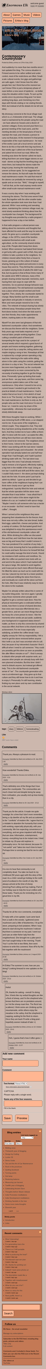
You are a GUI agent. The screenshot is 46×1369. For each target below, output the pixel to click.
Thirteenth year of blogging (15, 1151)
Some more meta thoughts (15, 1204)
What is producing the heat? (16, 1254)
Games (17, 15)
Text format (9, 1083)
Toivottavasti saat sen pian (15, 1260)
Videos (36, 15)
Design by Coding (12, 1154)
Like (4, 735)
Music (27, 15)
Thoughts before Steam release (17, 1192)
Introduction (9, 1220)
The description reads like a (16, 1275)
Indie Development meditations (17, 1198)
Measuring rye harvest (14, 1182)
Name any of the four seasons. (18, 1099)
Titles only (7, 1344)
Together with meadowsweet (16, 1280)
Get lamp (8, 1176)
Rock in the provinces (13, 1167)
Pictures (7, 20)
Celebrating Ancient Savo (15, 1189)
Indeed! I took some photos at (16, 1270)
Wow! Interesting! (12, 1239)
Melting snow (10, 1148)
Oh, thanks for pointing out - (16, 1265)
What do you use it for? (14, 1285)
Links (7, 1223)
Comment (7, 1070)
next (17, 1211)
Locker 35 (9, 1157)
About (6, 15)
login (33, 6)
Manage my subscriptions (13, 1333)
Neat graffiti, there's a (13, 1296)
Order (18, 1141)
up (3, 737)
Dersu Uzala (10, 1160)
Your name (7, 1059)
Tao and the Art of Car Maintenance (19, 1164)
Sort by (8, 1141)
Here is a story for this (13, 1290)
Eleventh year (10, 1207)
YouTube (6, 1363)
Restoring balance (12, 1179)
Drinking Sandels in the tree (16, 1201)
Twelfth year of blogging (14, 1185)
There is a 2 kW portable (14, 1249)
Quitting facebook (12, 1170)
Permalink (6, 759)
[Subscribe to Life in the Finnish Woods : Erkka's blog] (40, 1132)
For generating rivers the (15, 1244)
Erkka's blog (21, 20)
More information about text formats (17, 1087)
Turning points (10, 1173)
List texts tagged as (29, 1135)
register (41, 6)
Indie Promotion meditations (16, 1195)
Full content (7, 1346)
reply (6, 764)
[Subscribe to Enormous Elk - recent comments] (40, 1232)
